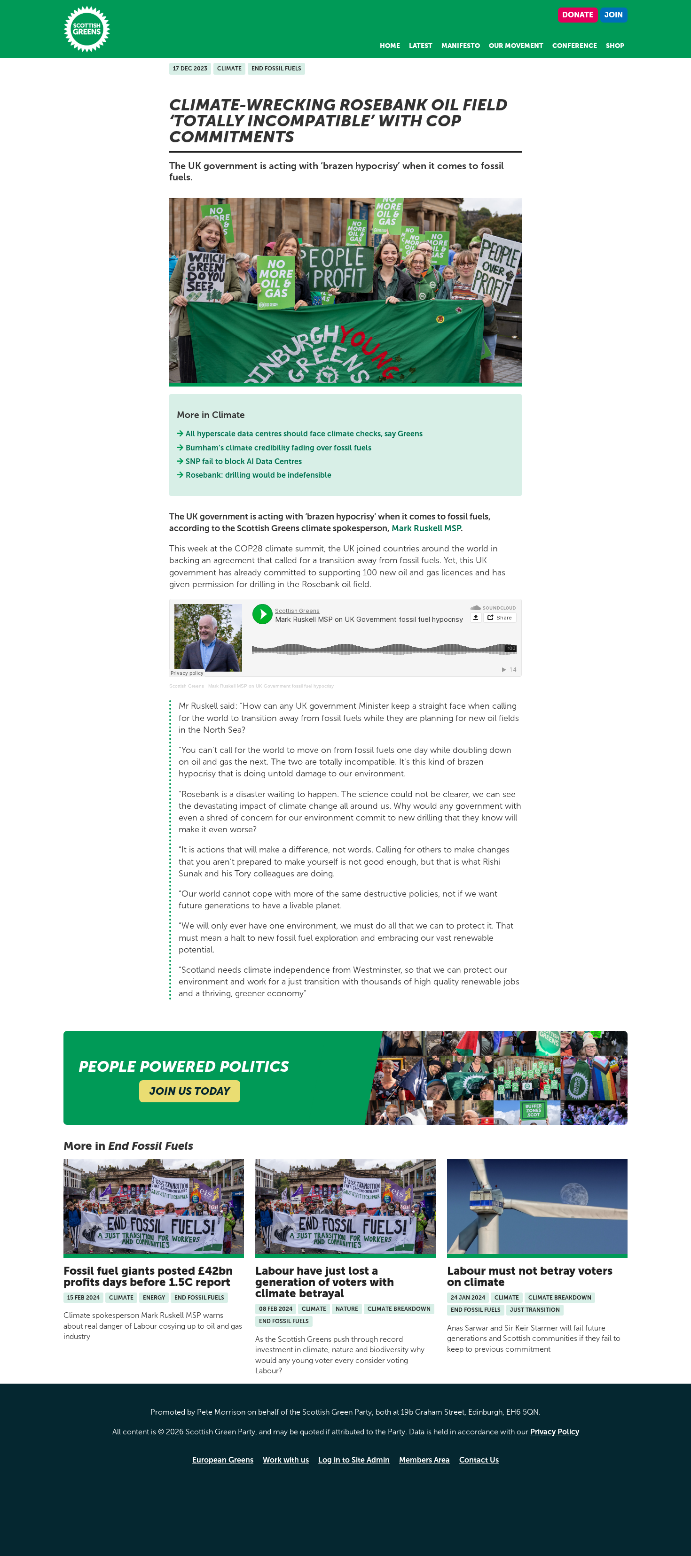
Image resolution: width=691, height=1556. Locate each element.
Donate (577, 14)
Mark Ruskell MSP (426, 528)
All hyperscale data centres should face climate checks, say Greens (304, 433)
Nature (347, 1309)
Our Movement (516, 46)
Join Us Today (189, 1091)
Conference (574, 46)
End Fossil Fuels (276, 68)
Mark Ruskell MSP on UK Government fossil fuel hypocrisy (271, 686)
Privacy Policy (554, 1431)
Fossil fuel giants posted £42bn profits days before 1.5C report (148, 1276)
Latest (420, 46)
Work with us (286, 1459)
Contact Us (479, 1459)
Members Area (424, 1459)
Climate (229, 68)
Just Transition (535, 1310)
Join (614, 14)
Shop (615, 46)
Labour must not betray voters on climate (529, 1276)
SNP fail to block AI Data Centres (244, 461)
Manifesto (460, 46)
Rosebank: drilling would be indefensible (259, 475)
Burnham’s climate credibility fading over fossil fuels (278, 447)
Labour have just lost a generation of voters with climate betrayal (324, 1282)
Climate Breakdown (399, 1309)
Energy (154, 1297)
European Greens (222, 1459)
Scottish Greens (186, 686)
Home (390, 46)
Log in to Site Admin (354, 1459)
